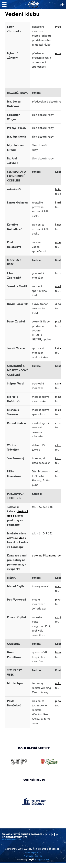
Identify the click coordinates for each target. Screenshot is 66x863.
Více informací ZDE (11, 839)
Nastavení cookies (33, 856)
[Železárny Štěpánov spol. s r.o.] (34, 801)
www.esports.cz (33, 852)
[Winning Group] (19, 762)
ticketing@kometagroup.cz (49, 555)
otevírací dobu (16, 538)
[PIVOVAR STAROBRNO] (49, 762)
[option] (34, 797)
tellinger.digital (42, 859)
